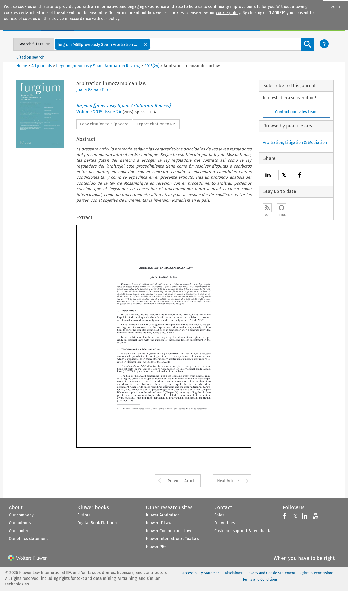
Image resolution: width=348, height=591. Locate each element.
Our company (21, 514)
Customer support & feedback (242, 530)
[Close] (145, 44)
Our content (20, 530)
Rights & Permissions (316, 573)
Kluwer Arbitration (163, 514)
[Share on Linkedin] (268, 175)
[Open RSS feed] (267, 207)
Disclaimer (233, 573)
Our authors (20, 522)
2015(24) (151, 65)
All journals (42, 65)
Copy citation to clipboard (104, 124)
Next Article (228, 480)
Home (21, 65)
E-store (84, 514)
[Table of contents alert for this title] (281, 207)
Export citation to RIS (156, 124)
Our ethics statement (28, 538)
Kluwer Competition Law (168, 530)
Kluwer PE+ (156, 546)
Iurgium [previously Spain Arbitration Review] (98, 65)
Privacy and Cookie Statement (270, 573)
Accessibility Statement (201, 573)
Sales (219, 514)
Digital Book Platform (97, 522)
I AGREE (335, 7)
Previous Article (182, 480)
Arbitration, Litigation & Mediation (295, 142)
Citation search (30, 57)
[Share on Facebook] (300, 175)
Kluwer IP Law (158, 522)
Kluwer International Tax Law (172, 538)
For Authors (224, 522)
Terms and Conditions (260, 579)
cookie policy (228, 12)
